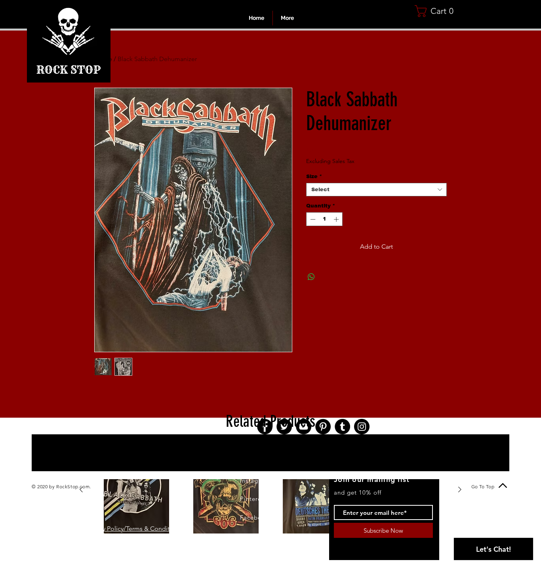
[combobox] (376, 189)
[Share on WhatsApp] (311, 277)
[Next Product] (460, 489)
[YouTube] (303, 426)
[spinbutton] (324, 219)
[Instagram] (362, 426)
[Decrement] (312, 219)
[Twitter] (284, 426)
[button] (437, 11)
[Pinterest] (323, 426)
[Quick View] (136, 489)
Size (314, 176)
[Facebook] (264, 426)
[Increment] (337, 219)
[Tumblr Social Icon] (342, 426)
